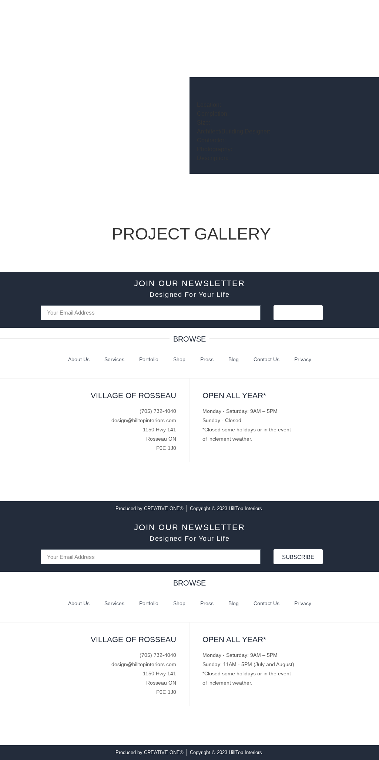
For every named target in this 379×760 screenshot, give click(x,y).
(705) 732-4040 (158, 411)
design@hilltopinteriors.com (143, 420)
